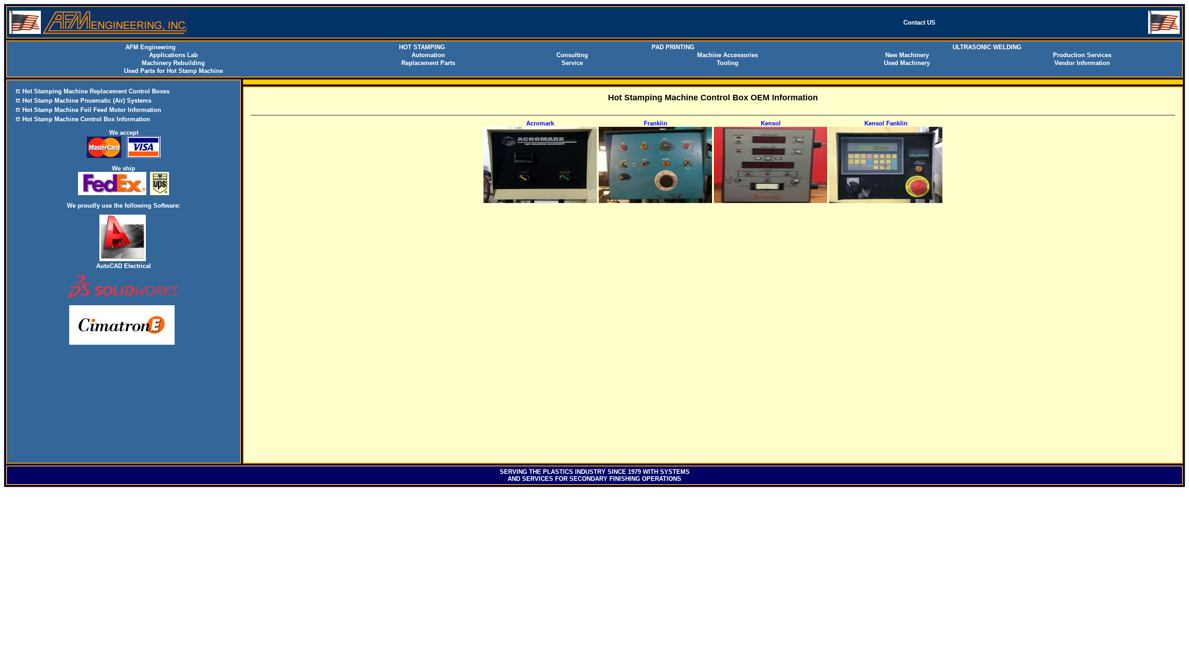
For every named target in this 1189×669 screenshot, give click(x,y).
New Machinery (907, 55)
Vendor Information (1082, 62)
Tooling (727, 62)
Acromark (540, 123)
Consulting (572, 55)
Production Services (1082, 55)
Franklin (655, 123)
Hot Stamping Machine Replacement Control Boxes (96, 91)
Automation (428, 55)
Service (572, 62)
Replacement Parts (428, 62)
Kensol (771, 123)
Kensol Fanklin (886, 123)
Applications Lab (173, 55)
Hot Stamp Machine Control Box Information (86, 119)
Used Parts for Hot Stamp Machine (173, 70)
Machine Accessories (727, 55)
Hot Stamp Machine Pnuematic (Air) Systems (86, 100)
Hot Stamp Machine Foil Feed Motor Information (91, 109)
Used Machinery (907, 62)
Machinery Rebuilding (173, 62)
